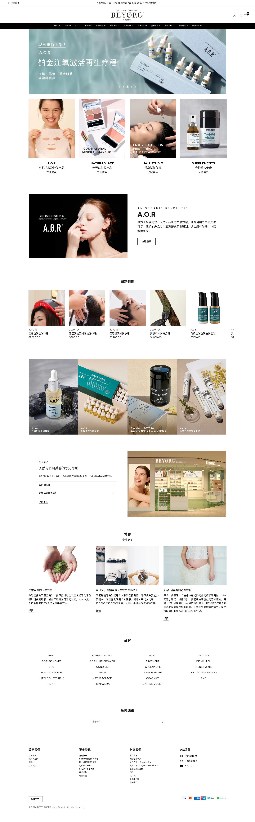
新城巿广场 (134, 779)
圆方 (132, 772)
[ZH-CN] (17, 3)
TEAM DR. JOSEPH (152, 684)
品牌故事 (32, 756)
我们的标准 (44, 485)
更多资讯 (85, 750)
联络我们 (135, 750)
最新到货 (88, 26)
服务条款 (83, 772)
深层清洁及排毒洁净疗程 (83, 334)
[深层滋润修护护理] (127, 308)
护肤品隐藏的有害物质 (88, 759)
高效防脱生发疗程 (38, 334)
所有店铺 (133, 756)
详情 (31, 611)
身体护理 (168, 26)
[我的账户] (234, 15)
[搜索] (240, 15)
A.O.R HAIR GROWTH (102, 661)
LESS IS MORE (153, 672)
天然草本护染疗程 (160, 334)
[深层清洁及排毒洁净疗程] (87, 308)
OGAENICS (153, 678)
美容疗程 (182, 26)
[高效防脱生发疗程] (46, 308)
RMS (203, 678)
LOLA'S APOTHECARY (203, 672)
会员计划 (32, 766)
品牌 (66, 26)
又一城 (132, 776)
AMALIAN (203, 655)
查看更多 (127, 540)
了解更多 (43, 502)
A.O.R (77, 26)
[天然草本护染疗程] (168, 308)
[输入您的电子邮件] (162, 721)
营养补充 (154, 26)
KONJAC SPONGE (51, 672)
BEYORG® (33, 330)
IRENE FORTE (203, 667)
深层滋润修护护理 (119, 334)
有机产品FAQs (85, 766)
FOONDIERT (102, 667)
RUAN (51, 684)
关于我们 (34, 750)
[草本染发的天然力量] (60, 565)
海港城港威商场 (136, 769)
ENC (51, 667)
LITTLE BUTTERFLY (52, 678)
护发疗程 (140, 26)
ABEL (51, 655)
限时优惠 (57, 26)
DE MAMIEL (203, 661)
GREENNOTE (153, 667)
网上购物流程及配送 (88, 762)
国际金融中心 (135, 759)
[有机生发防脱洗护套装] (209, 308)
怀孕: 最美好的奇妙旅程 (178, 590)
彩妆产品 (113, 26)
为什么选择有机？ (48, 493)
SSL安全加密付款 (86, 769)
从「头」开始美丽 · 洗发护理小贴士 (117, 590)
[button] (146, 241)
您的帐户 (83, 756)
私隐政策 (83, 776)
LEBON (102, 672)
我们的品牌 (33, 759)
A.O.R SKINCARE (51, 661)
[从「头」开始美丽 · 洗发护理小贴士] (127, 565)
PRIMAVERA (102, 684)
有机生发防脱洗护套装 (203, 334)
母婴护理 (195, 26)
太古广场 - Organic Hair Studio (144, 766)
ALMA (153, 655)
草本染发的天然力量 (40, 590)
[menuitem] (57, 26)
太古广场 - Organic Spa (140, 762)
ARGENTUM (153, 661)
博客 (30, 762)
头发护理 (127, 26)
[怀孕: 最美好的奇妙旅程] (195, 565)
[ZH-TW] (13, 3)
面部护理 (99, 26)
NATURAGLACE (102, 678)
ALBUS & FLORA (102, 655)
